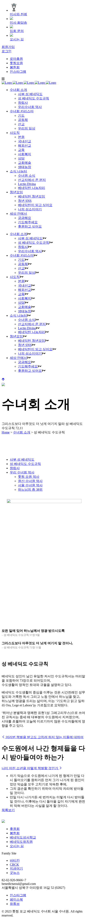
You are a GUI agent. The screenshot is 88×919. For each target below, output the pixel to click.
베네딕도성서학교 (23, 837)
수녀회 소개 (21, 432)
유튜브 (15, 904)
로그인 (6, 51)
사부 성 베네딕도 (22, 459)
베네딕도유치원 (21, 841)
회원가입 (8, 47)
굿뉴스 (15, 872)
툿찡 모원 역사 (28, 476)
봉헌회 (15, 67)
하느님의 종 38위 (30, 489)
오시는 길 (17, 846)
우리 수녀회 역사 (22, 472)
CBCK (14, 864)
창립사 (15, 468)
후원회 (15, 829)
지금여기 (16, 868)
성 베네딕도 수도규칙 (25, 464)
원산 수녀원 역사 (30, 481)
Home (6, 432)
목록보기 (8, 810)
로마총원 (16, 58)
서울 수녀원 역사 (30, 485)
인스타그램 (18, 71)
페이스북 (16, 899)
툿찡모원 (16, 63)
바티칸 (15, 860)
